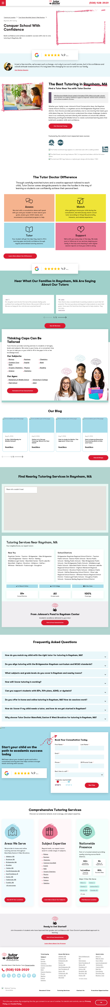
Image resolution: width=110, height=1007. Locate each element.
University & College (40, 380)
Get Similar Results (21, 70)
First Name (59, 744)
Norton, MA (82, 965)
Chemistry (43, 359)
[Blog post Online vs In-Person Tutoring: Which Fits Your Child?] (41, 425)
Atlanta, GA (83, 890)
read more (61, 310)
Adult (35, 383)
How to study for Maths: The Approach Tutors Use (68, 440)
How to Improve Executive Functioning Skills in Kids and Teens (94, 441)
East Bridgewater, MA (13, 871)
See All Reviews (55, 326)
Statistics (27, 371)
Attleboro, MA (10, 856)
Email (57, 753)
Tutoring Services (63, 990)
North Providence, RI (84, 963)
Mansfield (61, 977)
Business (27, 359)
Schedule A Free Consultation (22, 390)
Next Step (92, 785)
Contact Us (80, 990)
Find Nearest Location (89, 899)
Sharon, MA (82, 975)
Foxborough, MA (11, 879)
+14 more (82, 894)
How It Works (99, 961)
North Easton (82, 961)
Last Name (85, 744)
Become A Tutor (44, 990)
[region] (55, 1002)
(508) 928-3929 (99, 3)
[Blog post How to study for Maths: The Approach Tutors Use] (68, 425)
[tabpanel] (28, 304)
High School (13, 383)
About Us (98, 956)
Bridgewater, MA (11, 862)
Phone (58, 762)
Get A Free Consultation (55, 622)
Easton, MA (9, 877)
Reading (43, 368)
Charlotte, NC (94, 890)
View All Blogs (98, 457)
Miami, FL (83, 882)
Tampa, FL (92, 882)
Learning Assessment (101, 963)
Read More (9, 447)
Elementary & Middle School (19, 380)
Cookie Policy (16, 1004)
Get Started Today (60, 126)
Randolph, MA (83, 971)
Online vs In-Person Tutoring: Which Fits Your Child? (40, 441)
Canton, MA (9, 868)
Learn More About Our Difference (20, 256)
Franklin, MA (10, 882)
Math (42, 362)
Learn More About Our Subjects (54, 899)
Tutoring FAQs (100, 967)
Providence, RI (82, 967)
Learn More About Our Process (55, 943)
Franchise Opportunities (99, 990)
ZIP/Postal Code (87, 762)
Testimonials (99, 965)
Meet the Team (100, 958)
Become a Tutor (100, 975)
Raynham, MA (83, 973)
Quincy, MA (82, 969)
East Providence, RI (12, 874)
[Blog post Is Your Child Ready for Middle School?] (15, 425)
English (26, 362)
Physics (27, 368)
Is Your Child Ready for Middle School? (13, 440)
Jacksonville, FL (94, 886)
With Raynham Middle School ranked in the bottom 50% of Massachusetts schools (79, 95)
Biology (11, 359)
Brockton (9, 865)
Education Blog (100, 973)
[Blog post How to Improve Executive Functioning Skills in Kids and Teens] (95, 425)
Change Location (30, 965)
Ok (101, 1002)
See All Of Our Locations (15, 899)
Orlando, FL (83, 886)
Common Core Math (50, 863)
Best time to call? (62, 771)
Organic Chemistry (16, 368)
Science (11, 371)
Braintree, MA (10, 859)
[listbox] (79, 774)
